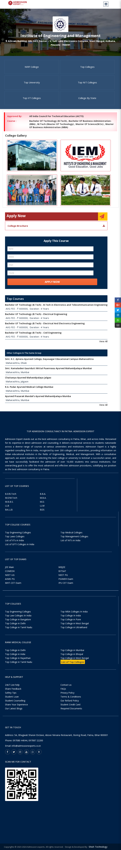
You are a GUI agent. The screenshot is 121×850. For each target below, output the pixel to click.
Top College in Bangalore (18, 619)
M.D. (42, 501)
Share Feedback (13, 688)
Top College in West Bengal (74, 623)
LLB (7, 505)
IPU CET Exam (65, 582)
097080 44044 (20, 740)
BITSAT (62, 571)
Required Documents (71, 708)
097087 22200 (36, 740)
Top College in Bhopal (71, 654)
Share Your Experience (16, 704)
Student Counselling (15, 700)
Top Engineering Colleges (18, 532)
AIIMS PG (10, 578)
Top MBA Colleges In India (74, 611)
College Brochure (18, 225)
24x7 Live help (12, 684)
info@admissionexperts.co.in (26, 745)
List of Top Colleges (72, 661)
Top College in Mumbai (72, 650)
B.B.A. (43, 493)
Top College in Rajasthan (18, 658)
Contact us (66, 684)
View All (103, 341)
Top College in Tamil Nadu (18, 627)
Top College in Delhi (15, 623)
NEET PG (63, 574)
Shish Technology (98, 846)
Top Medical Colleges (71, 532)
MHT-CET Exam (13, 582)
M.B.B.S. (9, 501)
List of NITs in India (70, 540)
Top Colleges (87, 66)
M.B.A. (43, 497)
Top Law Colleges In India (18, 615)
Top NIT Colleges (87, 82)
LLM (42, 505)
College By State (87, 98)
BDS (42, 509)
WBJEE (61, 567)
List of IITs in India (14, 540)
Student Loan (12, 696)
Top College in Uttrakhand (73, 627)
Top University (32, 82)
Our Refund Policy (69, 700)
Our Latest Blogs (13, 708)
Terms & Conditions (70, 696)
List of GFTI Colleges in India (19, 544)
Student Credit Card (70, 704)
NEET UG (9, 574)
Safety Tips (10, 692)
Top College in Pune (70, 619)
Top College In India (70, 615)
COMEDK (10, 571)
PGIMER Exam (65, 578)
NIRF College (32, 66)
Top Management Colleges (74, 536)
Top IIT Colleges (32, 98)
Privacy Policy (67, 692)
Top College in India (15, 654)
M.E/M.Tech (11, 497)
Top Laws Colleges (14, 536)
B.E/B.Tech (10, 493)
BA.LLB (9, 509)
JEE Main (9, 567)
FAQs (63, 688)
